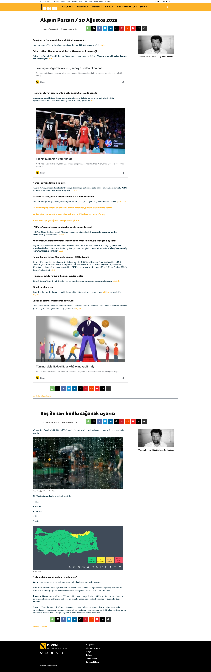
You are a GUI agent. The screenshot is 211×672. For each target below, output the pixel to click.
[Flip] (133, 28)
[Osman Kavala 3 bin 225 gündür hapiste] (156, 45)
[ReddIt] (127, 28)
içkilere (106, 291)
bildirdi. (116, 280)
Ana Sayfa (36, 396)
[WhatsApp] (88, 28)
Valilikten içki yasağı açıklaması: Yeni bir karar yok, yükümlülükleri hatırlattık (72, 208)
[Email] (138, 28)
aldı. (93, 100)
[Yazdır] (144, 28)
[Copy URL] (116, 28)
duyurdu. (37, 294)
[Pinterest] (121, 28)
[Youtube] (163, 1)
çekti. (52, 269)
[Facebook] (166, 1)
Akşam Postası (46, 396)
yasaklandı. (122, 201)
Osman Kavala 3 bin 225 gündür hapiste (156, 56)
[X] (93, 28)
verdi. (102, 44)
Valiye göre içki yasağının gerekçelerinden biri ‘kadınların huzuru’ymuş (69, 214)
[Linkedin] (110, 28)
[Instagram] (155, 1)
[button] (167, 7)
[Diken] (48, 7)
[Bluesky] (158, 1)
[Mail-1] (169, 1)
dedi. (51, 58)
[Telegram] (105, 28)
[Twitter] (161, 1)
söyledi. (61, 234)
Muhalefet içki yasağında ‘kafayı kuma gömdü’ (57, 221)
